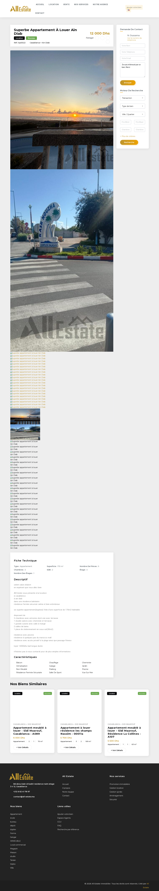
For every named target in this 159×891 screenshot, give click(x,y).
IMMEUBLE (15, 841)
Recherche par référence (68, 829)
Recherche (129, 142)
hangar (13, 837)
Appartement (16, 814)
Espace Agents (64, 818)
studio (13, 856)
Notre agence (100, 4)
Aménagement (116, 796)
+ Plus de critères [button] (127, 136)
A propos (66, 788)
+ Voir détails (22, 747)
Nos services (81, 4)
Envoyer (128, 83)
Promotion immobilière (120, 784)
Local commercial (18, 845)
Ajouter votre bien (134, 7)
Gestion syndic (116, 792)
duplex (13, 829)
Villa (12, 868)
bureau (13, 822)
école (12, 818)
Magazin (14, 849)
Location (54, 4)
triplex (12, 864)
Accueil (40, 4)
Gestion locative (116, 788)
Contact (40, 13)
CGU (59, 822)
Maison (13, 852)
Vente (66, 4)
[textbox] (133, 98)
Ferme (13, 833)
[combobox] (133, 98)
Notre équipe (68, 792)
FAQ (59, 826)
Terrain (13, 860)
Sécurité (113, 799)
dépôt (12, 826)
